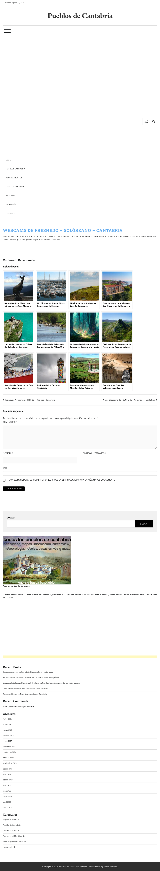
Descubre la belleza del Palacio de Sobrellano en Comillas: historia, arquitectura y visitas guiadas (41, 683)
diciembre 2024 (9, 746)
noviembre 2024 (9, 752)
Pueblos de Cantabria (80, 15)
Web (5, 467)
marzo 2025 (7, 730)
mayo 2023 (7, 796)
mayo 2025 (7, 719)
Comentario (10, 422)
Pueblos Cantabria (15, 168)
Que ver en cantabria (11, 830)
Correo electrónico (94, 453)
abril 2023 (7, 802)
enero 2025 (7, 741)
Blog (8, 159)
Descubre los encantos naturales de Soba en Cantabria (25, 688)
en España (11, 204)
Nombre (8, 453)
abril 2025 (7, 724)
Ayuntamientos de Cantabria (16, 585)
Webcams (10, 195)
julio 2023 (7, 785)
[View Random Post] (146, 121)
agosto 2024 (7, 769)
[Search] (153, 121)
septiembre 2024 (10, 763)
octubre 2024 (8, 757)
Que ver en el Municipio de (14, 836)
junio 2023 (7, 791)
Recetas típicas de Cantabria (14, 841)
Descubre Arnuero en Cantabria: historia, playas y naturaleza (28, 672)
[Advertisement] (15, 94)
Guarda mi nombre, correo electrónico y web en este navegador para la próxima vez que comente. (62, 479)
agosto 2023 (7, 779)
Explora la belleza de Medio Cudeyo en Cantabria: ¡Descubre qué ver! (31, 677)
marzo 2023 (7, 807)
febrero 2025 (8, 735)
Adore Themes (110, 866)
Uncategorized (9, 847)
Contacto (11, 213)
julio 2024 (7, 774)
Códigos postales (15, 186)
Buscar (11, 517)
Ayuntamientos (14, 177)
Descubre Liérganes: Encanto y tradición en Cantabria (25, 694)
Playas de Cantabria (11, 819)
